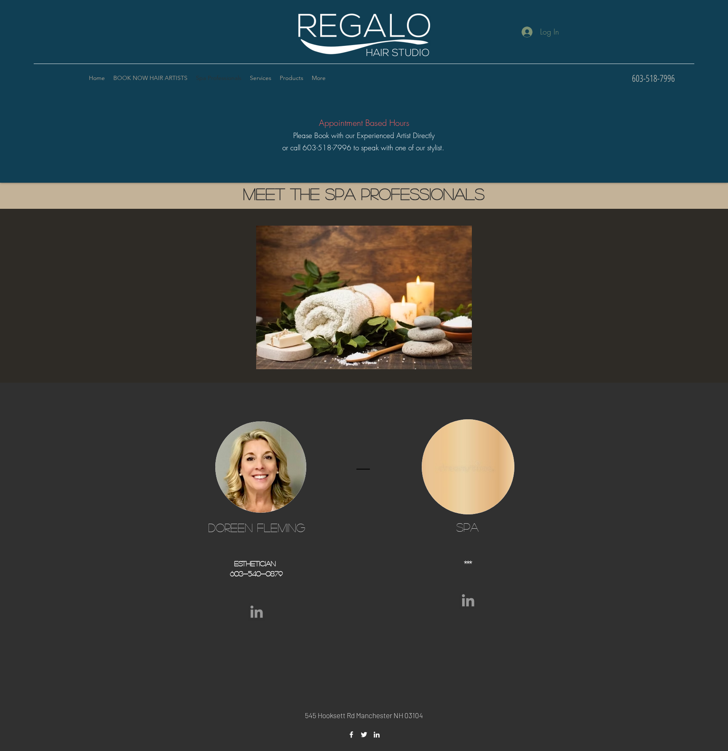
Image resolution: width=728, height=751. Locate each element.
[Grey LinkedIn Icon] (256, 612)
